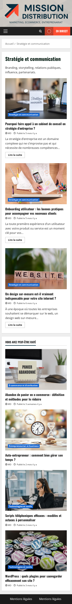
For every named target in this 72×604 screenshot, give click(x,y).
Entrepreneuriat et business (24, 445)
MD (9, 133)
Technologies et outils (20, 506)
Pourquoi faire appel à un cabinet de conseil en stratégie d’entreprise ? (36, 98)
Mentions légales (21, 599)
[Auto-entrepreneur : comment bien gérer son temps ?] (36, 429)
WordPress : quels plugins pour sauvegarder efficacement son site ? (33, 578)
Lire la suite (16, 155)
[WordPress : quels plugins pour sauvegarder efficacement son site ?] (36, 550)
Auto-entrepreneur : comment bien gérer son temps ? (34, 457)
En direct (62, 31)
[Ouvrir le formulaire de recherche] (40, 31)
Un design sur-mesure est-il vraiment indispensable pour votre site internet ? (36, 268)
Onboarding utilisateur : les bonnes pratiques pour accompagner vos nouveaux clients (36, 183)
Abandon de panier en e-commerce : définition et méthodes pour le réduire (34, 396)
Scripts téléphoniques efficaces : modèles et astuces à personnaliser (33, 517)
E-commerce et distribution (23, 385)
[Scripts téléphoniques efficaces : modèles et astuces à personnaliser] (36, 490)
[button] (5, 31)
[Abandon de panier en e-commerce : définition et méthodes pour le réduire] (36, 369)
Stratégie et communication (23, 114)
